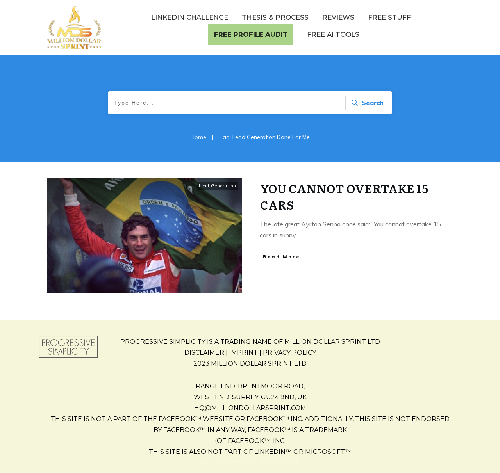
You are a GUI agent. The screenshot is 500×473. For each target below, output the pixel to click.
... (299, 235)
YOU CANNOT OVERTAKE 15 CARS (344, 196)
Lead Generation (217, 185)
